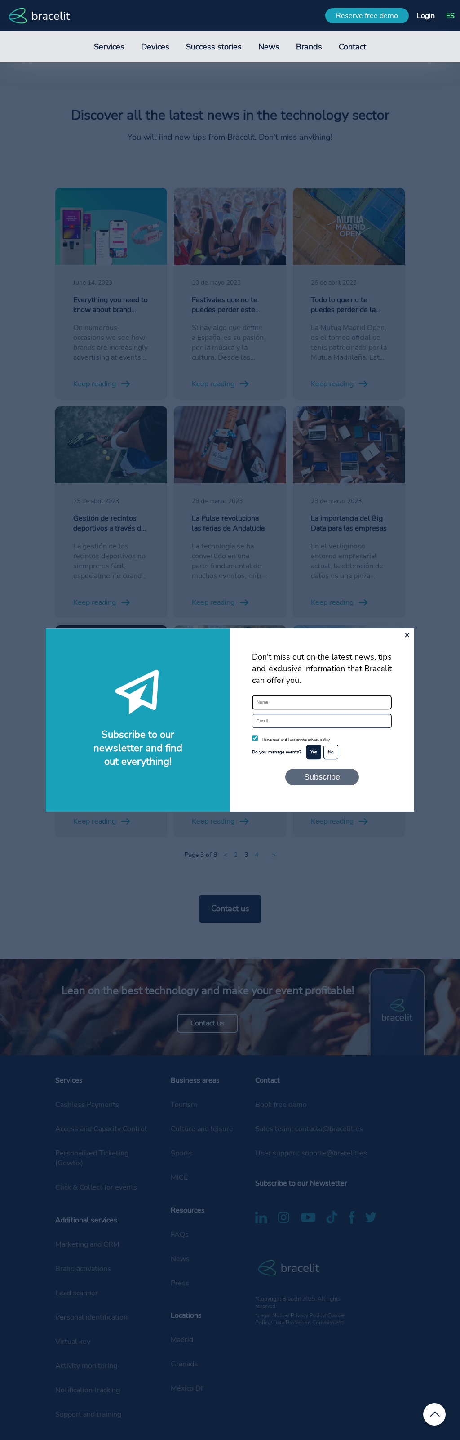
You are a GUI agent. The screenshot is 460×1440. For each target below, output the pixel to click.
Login (426, 16)
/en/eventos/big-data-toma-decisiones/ (338, 416)
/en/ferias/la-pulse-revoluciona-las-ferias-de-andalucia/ (225, 416)
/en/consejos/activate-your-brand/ (109, 193)
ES (450, 16)
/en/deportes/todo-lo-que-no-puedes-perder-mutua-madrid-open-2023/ (343, 203)
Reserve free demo (367, 16)
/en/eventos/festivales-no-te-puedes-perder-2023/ (222, 198)
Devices (155, 46)
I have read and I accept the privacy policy (296, 740)
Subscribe (322, 776)
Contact (352, 46)
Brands (309, 46)
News (268, 46)
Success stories (214, 46)
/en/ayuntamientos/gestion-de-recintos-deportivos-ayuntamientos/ (105, 421)
